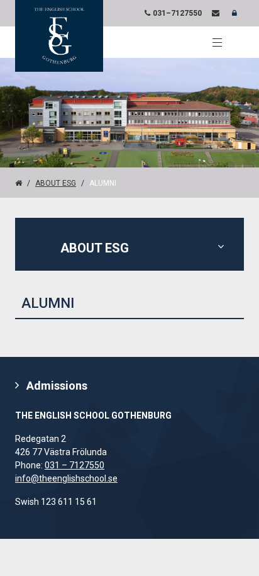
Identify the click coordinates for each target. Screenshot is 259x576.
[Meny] (217, 42)
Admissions (56, 385)
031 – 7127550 (74, 465)
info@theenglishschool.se (66, 478)
